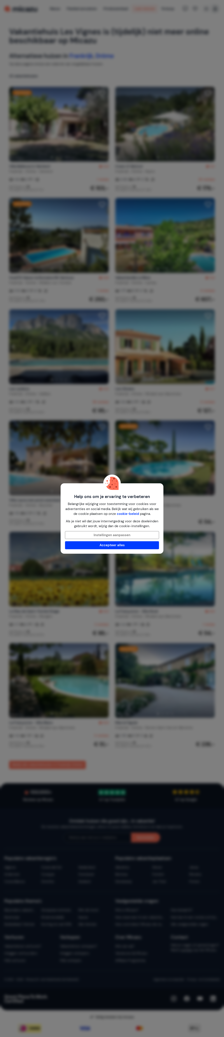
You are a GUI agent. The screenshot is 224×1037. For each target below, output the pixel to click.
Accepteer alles (112, 545)
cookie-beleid (128, 514)
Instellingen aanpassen (112, 535)
